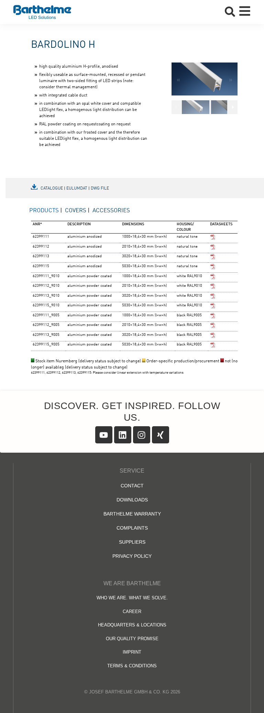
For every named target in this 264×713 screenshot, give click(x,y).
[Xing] (160, 434)
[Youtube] (103, 434)
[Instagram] (141, 434)
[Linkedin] (122, 434)
